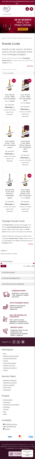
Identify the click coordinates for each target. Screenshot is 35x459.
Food (4, 411)
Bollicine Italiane (7, 400)
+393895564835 (10, 426)
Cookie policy (7, 390)
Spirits (5, 414)
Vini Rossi (6, 409)
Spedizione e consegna (10, 382)
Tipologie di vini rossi (9, 365)
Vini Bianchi (6, 407)
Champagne (6, 402)
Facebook (7, 429)
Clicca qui (8, 107)
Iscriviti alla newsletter (9, 363)
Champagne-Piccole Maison (11, 404)
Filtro (3, 266)
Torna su (30, 244)
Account (28, 9)
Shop (4, 353)
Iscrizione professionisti (10, 358)
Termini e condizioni (9, 385)
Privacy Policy (7, 387)
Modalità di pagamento (10, 380)
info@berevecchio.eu (10, 424)
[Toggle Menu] (30, 14)
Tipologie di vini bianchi (10, 368)
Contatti (5, 361)
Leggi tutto (30, 66)
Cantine (5, 370)
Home (3, 38)
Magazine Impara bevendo (11, 356)
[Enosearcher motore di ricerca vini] (17, 453)
